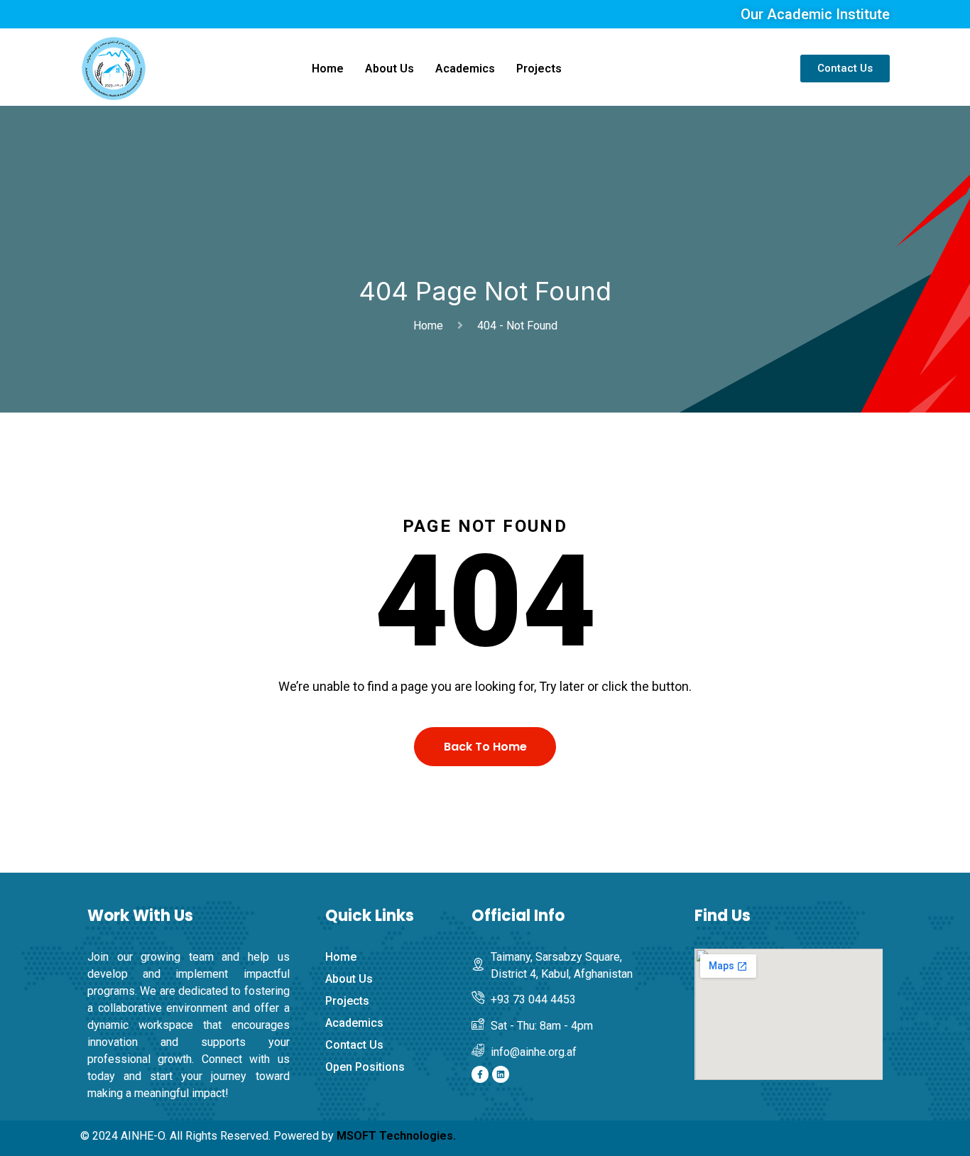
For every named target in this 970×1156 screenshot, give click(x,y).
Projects (539, 68)
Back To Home (485, 746)
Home (328, 68)
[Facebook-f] (480, 1074)
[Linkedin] (500, 1074)
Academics (465, 68)
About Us (389, 68)
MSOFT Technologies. (396, 1136)
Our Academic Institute (815, 14)
